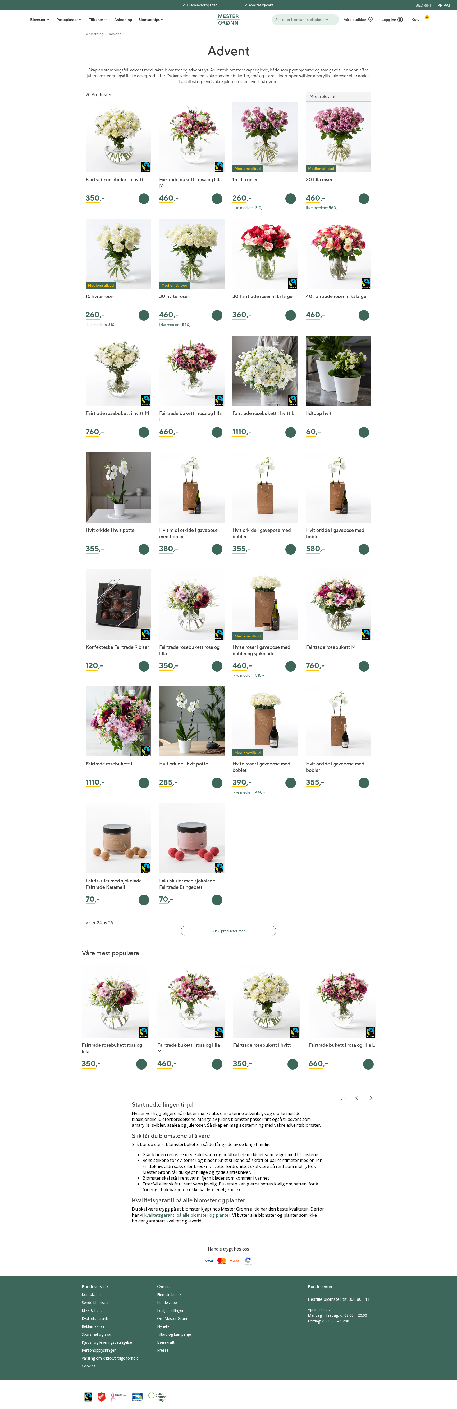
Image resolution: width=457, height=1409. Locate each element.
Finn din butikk (169, 1294)
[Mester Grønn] (228, 19)
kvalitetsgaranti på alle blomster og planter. (187, 1215)
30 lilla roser (319, 179)
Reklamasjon (93, 1326)
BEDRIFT (423, 5)
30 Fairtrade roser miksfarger (263, 296)
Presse (163, 1350)
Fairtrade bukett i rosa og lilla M (190, 183)
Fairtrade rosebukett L (110, 764)
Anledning (95, 34)
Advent (114, 34)
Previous (357, 1098)
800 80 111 (359, 1299)
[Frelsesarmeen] (101, 1397)
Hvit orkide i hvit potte (110, 530)
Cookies (88, 1366)
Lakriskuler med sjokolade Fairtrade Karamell (114, 884)
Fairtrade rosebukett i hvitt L (263, 413)
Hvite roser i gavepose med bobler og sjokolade (261, 650)
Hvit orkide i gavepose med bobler (261, 533)
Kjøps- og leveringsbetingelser (107, 1342)
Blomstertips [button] (149, 19)
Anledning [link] (123, 19)
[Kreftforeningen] (118, 1397)
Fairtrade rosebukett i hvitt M (117, 413)
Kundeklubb (167, 1302)
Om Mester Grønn (172, 1318)
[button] (392, 19)
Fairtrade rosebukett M (331, 647)
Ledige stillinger (170, 1310)
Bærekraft (166, 1342)
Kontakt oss (92, 1294)
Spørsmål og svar (97, 1334)
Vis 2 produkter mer (228, 931)
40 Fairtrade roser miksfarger (337, 296)
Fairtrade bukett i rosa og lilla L (190, 416)
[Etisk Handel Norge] (158, 1397)
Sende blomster (95, 1302)
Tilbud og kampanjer (174, 1334)
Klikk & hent (92, 1310)
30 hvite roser (174, 296)
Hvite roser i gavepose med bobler (261, 767)
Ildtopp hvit (319, 413)
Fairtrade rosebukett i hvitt (115, 179)
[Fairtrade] (88, 1397)
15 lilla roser (245, 179)
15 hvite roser (100, 296)
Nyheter (164, 1326)
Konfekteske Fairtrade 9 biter (117, 647)
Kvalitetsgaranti (261, 5)
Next (370, 1098)
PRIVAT (443, 5)
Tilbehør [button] (96, 19)
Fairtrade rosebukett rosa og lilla (189, 650)
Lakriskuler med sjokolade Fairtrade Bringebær (187, 884)
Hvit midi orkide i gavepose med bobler (188, 533)
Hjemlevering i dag (202, 5)
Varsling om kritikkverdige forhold (110, 1358)
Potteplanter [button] (67, 19)
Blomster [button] (37, 19)
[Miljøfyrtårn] (137, 1397)
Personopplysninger (99, 1350)
